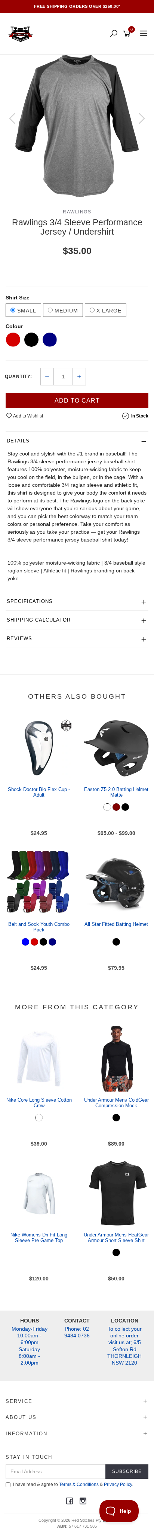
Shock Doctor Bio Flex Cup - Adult (39, 792)
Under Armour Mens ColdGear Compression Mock (116, 1103)
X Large (108, 311)
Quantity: (18, 376)
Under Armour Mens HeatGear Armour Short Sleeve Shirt (116, 1238)
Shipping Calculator (39, 620)
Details (18, 441)
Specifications (30, 601)
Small (25, 311)
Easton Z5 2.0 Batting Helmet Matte (116, 792)
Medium (65, 311)
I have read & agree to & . (73, 1484)
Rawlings (77, 212)
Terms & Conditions (79, 1484)
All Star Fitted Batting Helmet (116, 924)
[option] (77, 126)
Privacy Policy (118, 1484)
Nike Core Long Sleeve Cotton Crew (39, 1103)
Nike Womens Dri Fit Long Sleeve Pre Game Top (38, 1238)
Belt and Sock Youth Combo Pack (39, 927)
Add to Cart (77, 400)
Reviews (19, 638)
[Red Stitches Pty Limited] (22, 33)
